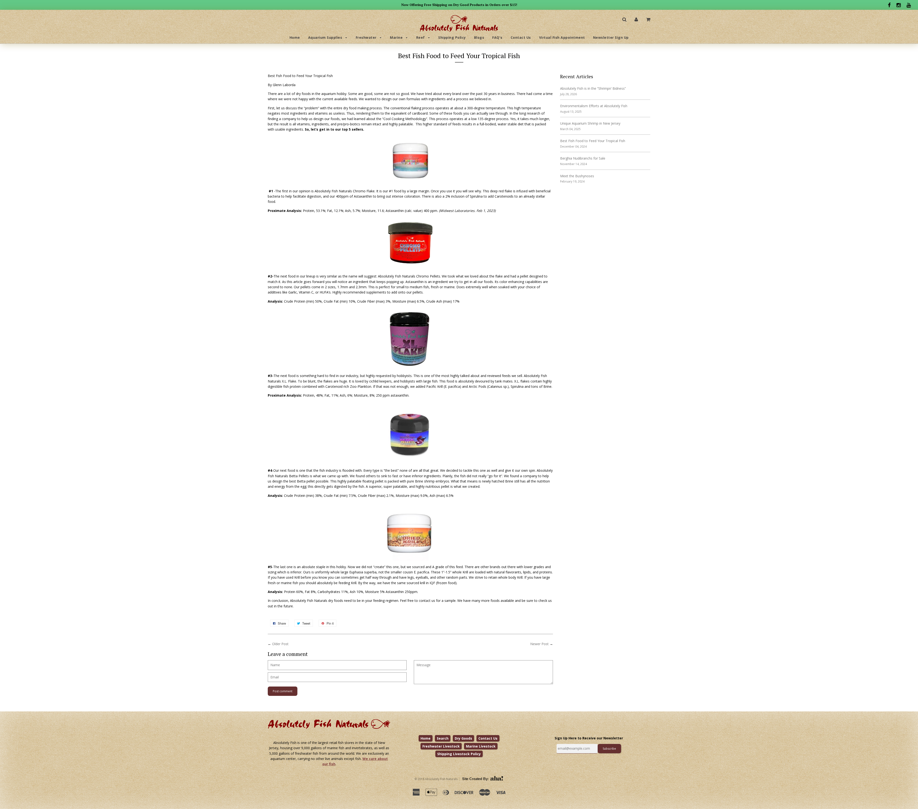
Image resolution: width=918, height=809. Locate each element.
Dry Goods (463, 738)
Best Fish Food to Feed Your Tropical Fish (592, 141)
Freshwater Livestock (441, 746)
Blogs (479, 37)
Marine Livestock (481, 746)
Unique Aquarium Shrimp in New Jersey (590, 123)
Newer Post (539, 644)
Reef (421, 37)
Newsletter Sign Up (611, 37)
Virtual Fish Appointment (562, 37)
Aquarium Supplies (325, 37)
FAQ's (497, 37)
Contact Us (521, 37)
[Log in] (636, 19)
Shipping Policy (452, 37)
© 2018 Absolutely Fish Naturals (436, 779)
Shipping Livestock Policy (459, 754)
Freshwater (367, 37)
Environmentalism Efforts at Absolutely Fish (593, 106)
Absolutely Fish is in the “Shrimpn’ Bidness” (593, 88)
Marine (397, 37)
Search (442, 738)
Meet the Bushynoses (577, 176)
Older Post (280, 644)
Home (295, 37)
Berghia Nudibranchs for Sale (582, 158)
